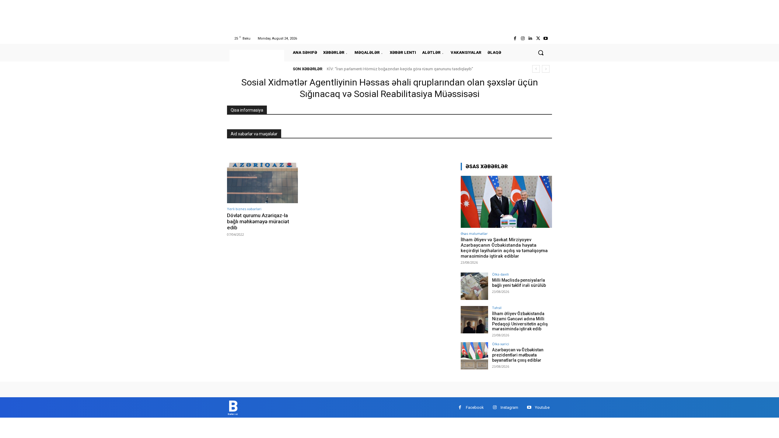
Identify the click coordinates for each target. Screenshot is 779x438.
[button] (541, 52)
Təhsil (496, 307)
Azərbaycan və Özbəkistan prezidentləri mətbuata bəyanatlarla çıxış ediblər (517, 355)
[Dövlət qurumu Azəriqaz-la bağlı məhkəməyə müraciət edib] (262, 183)
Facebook (475, 407)
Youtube (542, 407)
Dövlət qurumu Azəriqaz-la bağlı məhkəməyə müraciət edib (258, 221)
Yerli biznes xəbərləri (244, 208)
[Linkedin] (530, 38)
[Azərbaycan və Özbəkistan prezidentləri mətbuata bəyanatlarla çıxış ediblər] (474, 356)
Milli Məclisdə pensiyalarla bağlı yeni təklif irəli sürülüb (519, 283)
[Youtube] (546, 38)
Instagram (509, 407)
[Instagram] (522, 38)
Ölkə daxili (500, 274)
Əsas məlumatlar (474, 233)
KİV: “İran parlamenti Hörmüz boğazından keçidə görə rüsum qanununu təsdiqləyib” (400, 69)
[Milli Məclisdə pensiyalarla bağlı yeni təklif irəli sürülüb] (474, 286)
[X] (538, 38)
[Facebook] (515, 38)
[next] (546, 69)
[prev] (536, 69)
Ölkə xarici (500, 344)
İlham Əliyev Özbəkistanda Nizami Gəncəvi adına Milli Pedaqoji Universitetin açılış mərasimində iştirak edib (520, 321)
